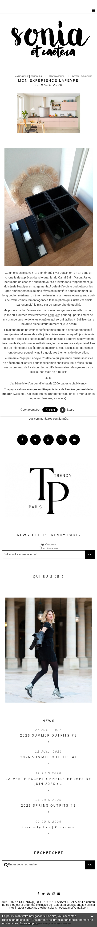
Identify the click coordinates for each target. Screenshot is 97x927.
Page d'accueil (56, 76)
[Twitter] (35, 439)
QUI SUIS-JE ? (48, 576)
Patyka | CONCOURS (82, 76)
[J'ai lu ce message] (92, 916)
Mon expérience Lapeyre (48, 80)
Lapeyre (53, 315)
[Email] (74, 439)
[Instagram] (61, 439)
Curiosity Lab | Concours (48, 827)
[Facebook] (22, 439)
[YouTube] (48, 439)
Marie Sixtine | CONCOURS (28, 76)
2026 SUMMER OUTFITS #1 (48, 757)
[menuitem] (29, 76)
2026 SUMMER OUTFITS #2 (48, 735)
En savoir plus (29, 923)
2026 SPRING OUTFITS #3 (48, 805)
